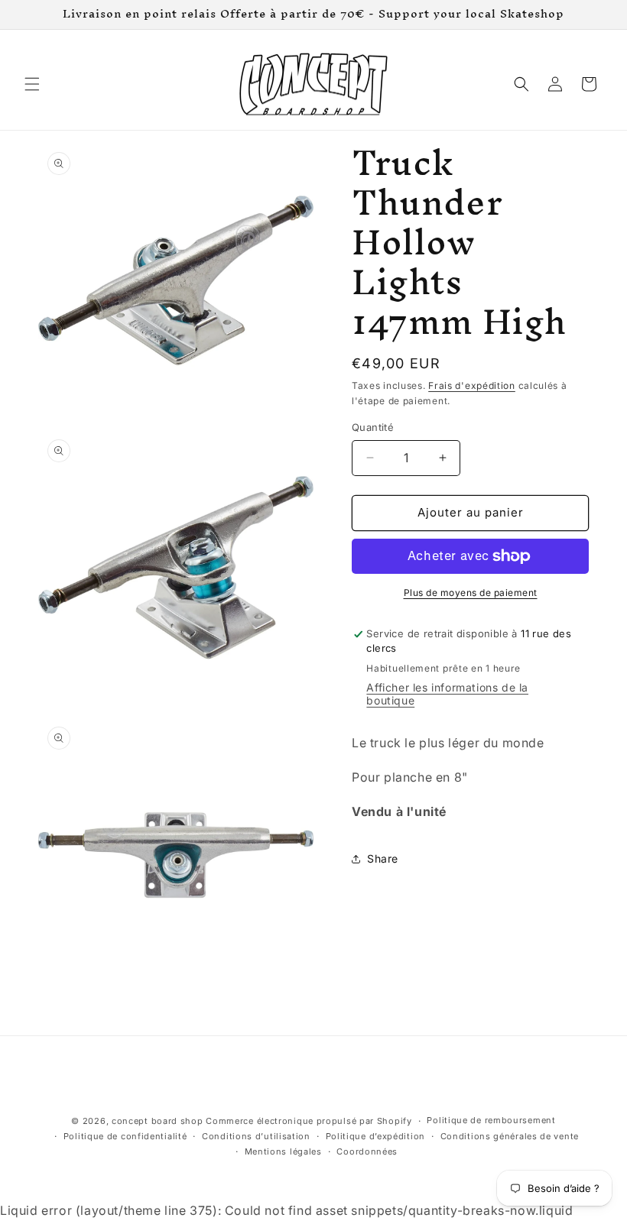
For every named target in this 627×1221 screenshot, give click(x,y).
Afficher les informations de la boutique (447, 694)
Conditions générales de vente (509, 1136)
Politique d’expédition (375, 1136)
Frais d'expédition (471, 385)
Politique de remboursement (491, 1120)
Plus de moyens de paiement (471, 592)
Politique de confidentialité (125, 1136)
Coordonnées (367, 1151)
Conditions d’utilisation (256, 1136)
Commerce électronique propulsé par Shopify (308, 1121)
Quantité (373, 427)
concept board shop (157, 1121)
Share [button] (382, 858)
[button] (32, 84)
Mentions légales (283, 1151)
